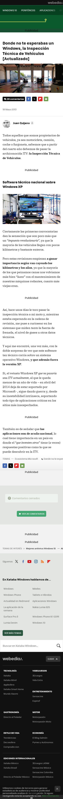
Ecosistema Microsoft (26, 458)
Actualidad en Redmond (16, 601)
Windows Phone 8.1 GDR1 (45, 616)
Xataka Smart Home (14, 689)
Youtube (29, 561)
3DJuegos (37, 675)
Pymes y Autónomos (42, 742)
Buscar (59, 646)
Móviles (36, 588)
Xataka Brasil (10, 767)
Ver (33, 513)
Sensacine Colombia (42, 772)
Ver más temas (12, 632)
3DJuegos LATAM (40, 763)
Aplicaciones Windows (44, 601)
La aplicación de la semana (13, 608)
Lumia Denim (10, 622)
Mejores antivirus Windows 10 (41, 548)
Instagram (35, 561)
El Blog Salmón (39, 737)
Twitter (34, 99)
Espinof (36, 700)
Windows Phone (12, 594)
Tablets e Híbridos (42, 594)
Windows (9, 588)
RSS (42, 561)
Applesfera (9, 684)
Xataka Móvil (10, 680)
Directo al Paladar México (17, 776)
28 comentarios (15, 98)
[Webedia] (55, 3)
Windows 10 (38, 622)
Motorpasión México (42, 776)
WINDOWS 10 (10, 10)
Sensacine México (41, 767)
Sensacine (37, 696)
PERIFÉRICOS (28, 10)
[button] (23, 123)
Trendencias (10, 737)
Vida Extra (37, 680)
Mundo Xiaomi (11, 693)
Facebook (28, 99)
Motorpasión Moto (41, 721)
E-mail (46, 99)
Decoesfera (9, 742)
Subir (51, 658)
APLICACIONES (47, 10)
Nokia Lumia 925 (41, 607)
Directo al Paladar (13, 717)
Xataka (7, 675)
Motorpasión (38, 717)
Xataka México (11, 763)
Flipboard (40, 99)
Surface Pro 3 (11, 616)
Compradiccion (11, 746)
